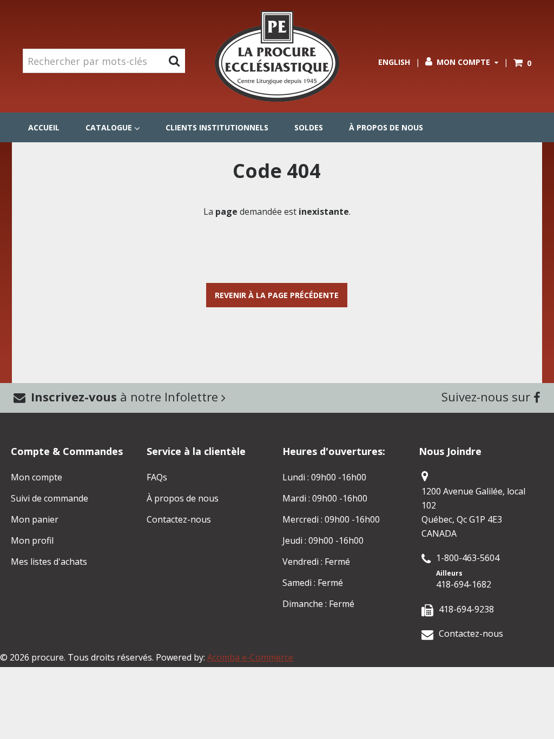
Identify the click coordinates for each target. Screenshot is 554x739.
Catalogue (108, 127)
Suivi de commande (49, 498)
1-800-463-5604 (467, 558)
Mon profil (32, 540)
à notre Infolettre (126, 396)
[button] (522, 63)
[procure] (277, 56)
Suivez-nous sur (487, 396)
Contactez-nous (179, 519)
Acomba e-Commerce (250, 657)
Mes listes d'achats (49, 562)
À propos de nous (386, 127)
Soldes (308, 127)
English (394, 62)
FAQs (157, 477)
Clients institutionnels (217, 127)
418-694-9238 (466, 609)
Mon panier (34, 519)
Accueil (44, 127)
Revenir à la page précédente (277, 295)
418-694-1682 (463, 584)
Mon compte (463, 62)
